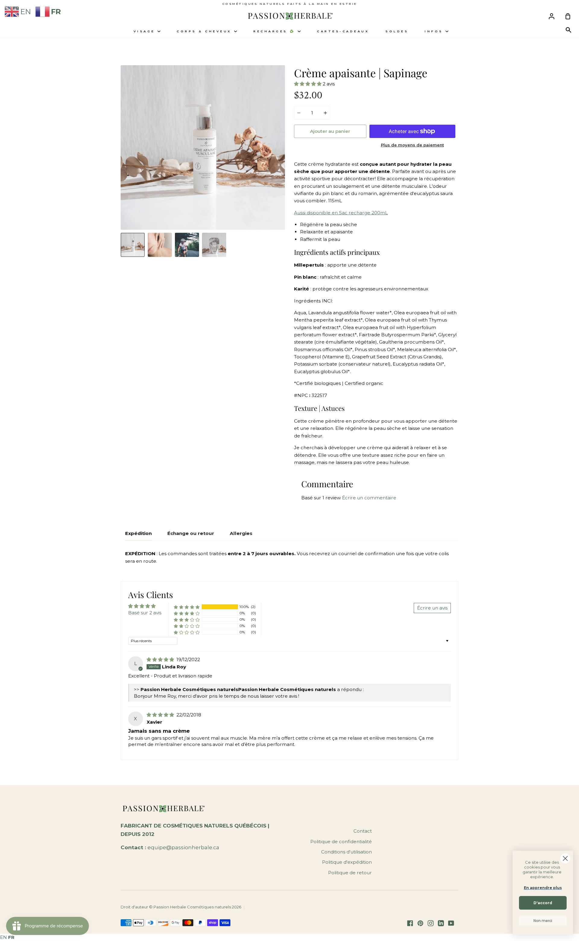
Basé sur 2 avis (144, 613)
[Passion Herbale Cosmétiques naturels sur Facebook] (410, 923)
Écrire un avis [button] (432, 608)
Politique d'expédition (347, 862)
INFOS (435, 31)
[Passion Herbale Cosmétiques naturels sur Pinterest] (420, 923)
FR (11, 937)
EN (3, 937)
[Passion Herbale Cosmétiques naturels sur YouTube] (451, 923)
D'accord (542, 903)
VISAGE (146, 31)
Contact (362, 831)
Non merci (542, 920)
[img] (161, 659)
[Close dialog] (565, 858)
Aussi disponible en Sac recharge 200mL (341, 213)
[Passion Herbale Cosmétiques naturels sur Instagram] (431, 923)
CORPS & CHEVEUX (205, 31)
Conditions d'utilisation (346, 852)
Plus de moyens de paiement (412, 144)
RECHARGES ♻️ (275, 31)
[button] (308, 84)
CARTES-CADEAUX (343, 31)
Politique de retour (350, 872)
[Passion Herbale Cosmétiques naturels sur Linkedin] (441, 923)
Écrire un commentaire (369, 498)
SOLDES (396, 31)
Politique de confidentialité (341, 841)
